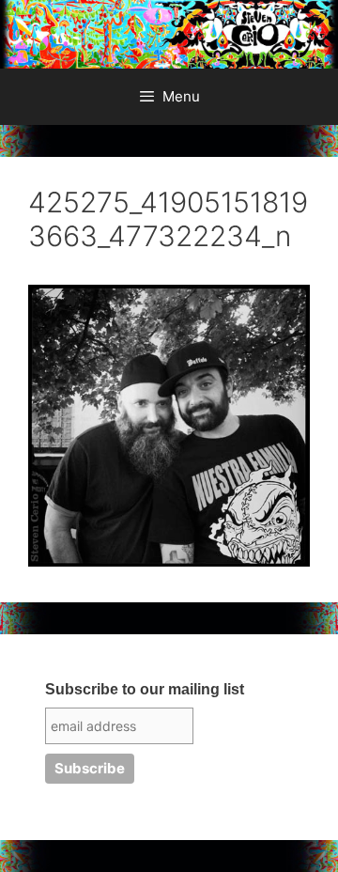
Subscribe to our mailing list (144, 689)
